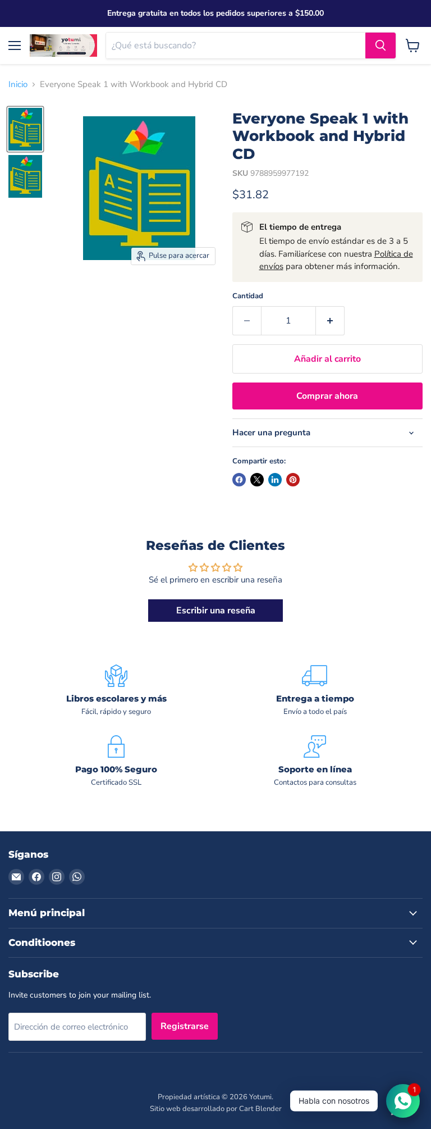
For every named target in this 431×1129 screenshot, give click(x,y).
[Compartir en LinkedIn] (275, 479)
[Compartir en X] (257, 479)
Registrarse (185, 1026)
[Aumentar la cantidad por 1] (330, 320)
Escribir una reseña (215, 610)
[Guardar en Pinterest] (293, 479)
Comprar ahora (327, 396)
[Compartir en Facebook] (239, 479)
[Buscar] (380, 45)
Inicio (17, 84)
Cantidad (247, 296)
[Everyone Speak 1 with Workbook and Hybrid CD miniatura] (25, 129)
